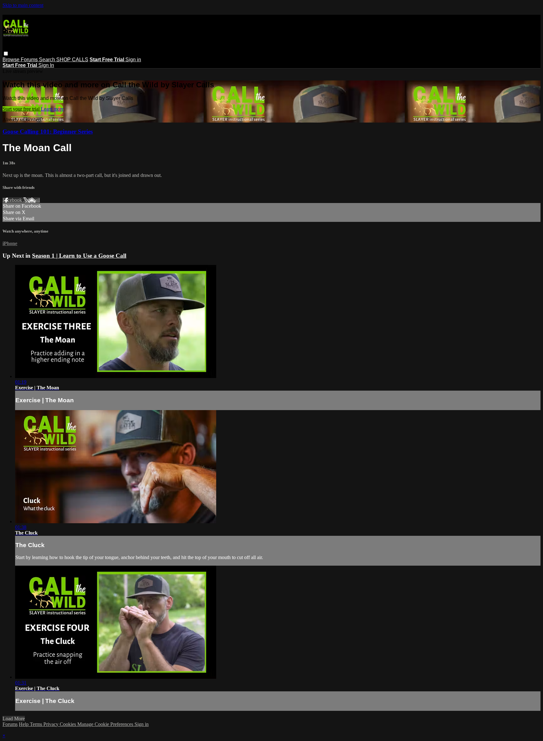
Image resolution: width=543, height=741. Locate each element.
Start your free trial (22, 109)
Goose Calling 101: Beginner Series (48, 131)
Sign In (46, 65)
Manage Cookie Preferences (105, 724)
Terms (36, 724)
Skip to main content (23, 5)
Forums (30, 59)
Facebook (13, 200)
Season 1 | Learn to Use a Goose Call (79, 255)
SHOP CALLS (72, 59)
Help (24, 724)
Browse (12, 59)
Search (47, 59)
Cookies (68, 724)
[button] (6, 54)
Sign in (133, 59)
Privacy (51, 724)
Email (34, 200)
